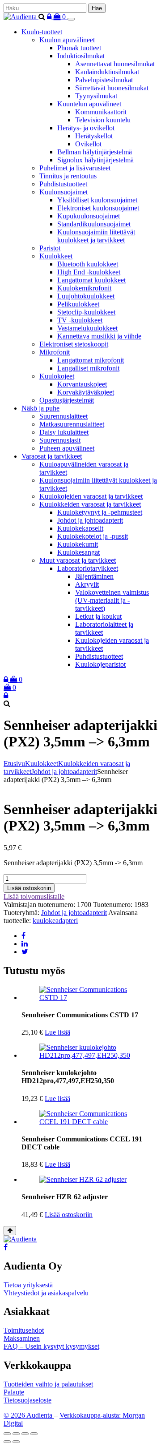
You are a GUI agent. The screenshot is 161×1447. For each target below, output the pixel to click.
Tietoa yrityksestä (28, 1285)
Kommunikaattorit (101, 112)
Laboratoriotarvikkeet (87, 568)
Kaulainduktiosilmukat (107, 72)
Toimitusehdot (24, 1330)
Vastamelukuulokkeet (87, 328)
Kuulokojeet (56, 376)
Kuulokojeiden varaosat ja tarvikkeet (91, 496)
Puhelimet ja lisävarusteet (74, 168)
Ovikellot (88, 144)
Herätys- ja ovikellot (85, 128)
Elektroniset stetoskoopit (73, 344)
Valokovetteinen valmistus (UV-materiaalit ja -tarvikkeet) (112, 600)
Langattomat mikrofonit (90, 360)
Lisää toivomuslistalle (34, 896)
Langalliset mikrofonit (88, 368)
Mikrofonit (54, 352)
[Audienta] (21, 16)
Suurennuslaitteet (63, 416)
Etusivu (14, 763)
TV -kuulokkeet (79, 320)
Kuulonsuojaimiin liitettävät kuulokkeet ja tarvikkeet (96, 236)
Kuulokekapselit (80, 528)
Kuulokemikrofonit (84, 288)
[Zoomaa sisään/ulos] (7, 1433)
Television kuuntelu (103, 120)
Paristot (49, 248)
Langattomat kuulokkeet (91, 280)
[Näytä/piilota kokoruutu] (16, 1433)
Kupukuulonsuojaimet (88, 216)
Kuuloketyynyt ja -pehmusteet (99, 512)
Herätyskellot (94, 136)
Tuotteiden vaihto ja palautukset (48, 1384)
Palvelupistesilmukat (104, 80)
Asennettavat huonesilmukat (115, 64)
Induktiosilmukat (81, 56)
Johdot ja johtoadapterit (90, 520)
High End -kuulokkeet (88, 272)
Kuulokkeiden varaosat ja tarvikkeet (90, 504)
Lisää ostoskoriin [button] (69, 1214)
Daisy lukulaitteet (64, 432)
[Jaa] (25, 1433)
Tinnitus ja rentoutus (68, 176)
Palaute (14, 1392)
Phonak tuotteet (79, 48)
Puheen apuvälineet (66, 448)
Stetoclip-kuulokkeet (86, 312)
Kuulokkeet (55, 256)
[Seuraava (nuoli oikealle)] (16, 1441)
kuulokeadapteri (55, 920)
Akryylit (87, 584)
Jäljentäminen (94, 576)
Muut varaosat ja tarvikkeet (77, 560)
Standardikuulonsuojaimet (94, 224)
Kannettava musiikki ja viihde (99, 336)
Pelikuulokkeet (78, 304)
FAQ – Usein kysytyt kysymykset (51, 1346)
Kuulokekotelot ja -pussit (92, 536)
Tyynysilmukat (96, 96)
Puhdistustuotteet (63, 184)
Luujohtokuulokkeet (85, 296)
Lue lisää (57, 1032)
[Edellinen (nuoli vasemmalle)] (7, 1441)
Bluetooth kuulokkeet (87, 264)
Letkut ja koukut (98, 616)
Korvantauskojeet (82, 384)
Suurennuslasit (59, 440)
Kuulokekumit (77, 544)
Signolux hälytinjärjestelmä (95, 160)
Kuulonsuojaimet (63, 192)
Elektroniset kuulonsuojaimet (98, 208)
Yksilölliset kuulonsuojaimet (97, 200)
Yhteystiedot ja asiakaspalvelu (46, 1293)
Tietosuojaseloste (27, 1400)
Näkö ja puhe (40, 408)
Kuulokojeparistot (100, 664)
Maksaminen (22, 1338)
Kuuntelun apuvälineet (89, 104)
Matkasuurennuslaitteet (71, 424)
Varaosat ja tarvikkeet (51, 456)
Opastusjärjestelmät (66, 400)
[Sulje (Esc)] (34, 1433)
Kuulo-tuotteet (41, 32)
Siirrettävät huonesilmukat (111, 88)
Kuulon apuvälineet (67, 40)
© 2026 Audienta (29, 1415)
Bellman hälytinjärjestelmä (94, 152)
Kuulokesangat (78, 552)
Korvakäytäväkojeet (85, 392)
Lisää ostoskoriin (29, 888)
